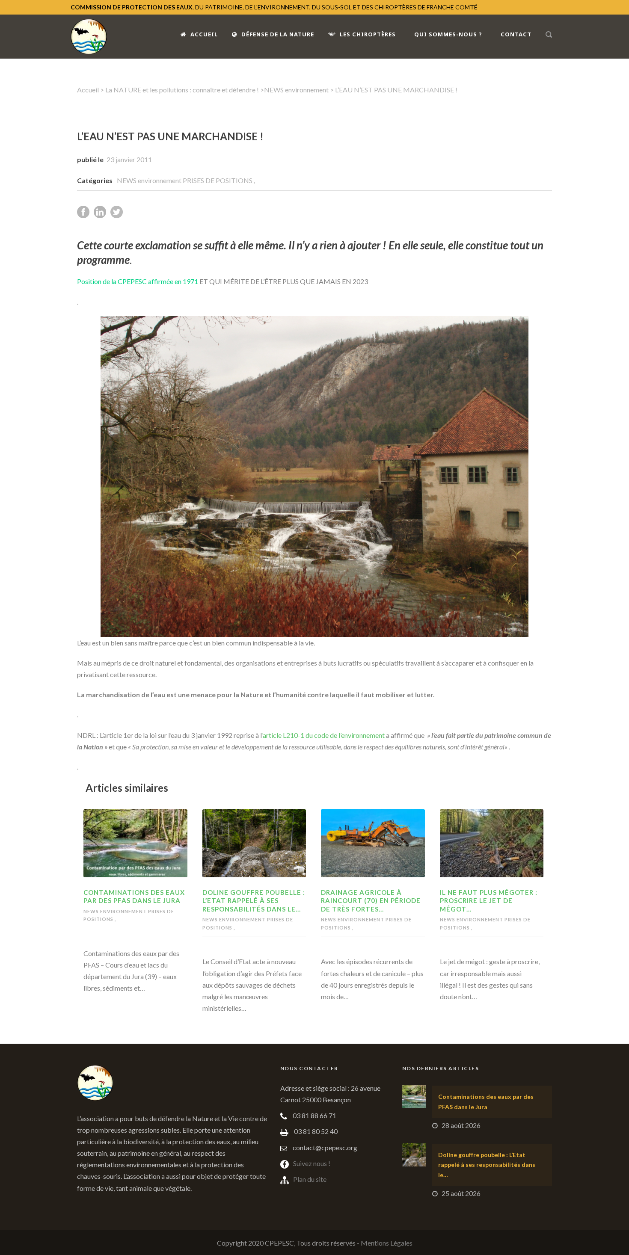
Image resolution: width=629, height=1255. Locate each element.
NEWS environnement (296, 90)
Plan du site (309, 1179)
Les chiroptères (368, 34)
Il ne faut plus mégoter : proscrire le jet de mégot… (488, 900)
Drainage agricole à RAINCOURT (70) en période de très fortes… (371, 900)
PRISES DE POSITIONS (218, 180)
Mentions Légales (386, 1243)
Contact (516, 34)
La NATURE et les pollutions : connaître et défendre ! (182, 90)
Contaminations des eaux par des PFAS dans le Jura (134, 896)
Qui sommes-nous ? (448, 34)
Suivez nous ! (311, 1163)
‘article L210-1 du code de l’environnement (324, 735)
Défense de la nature (277, 34)
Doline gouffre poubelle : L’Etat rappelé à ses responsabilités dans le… (253, 900)
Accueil (204, 34)
